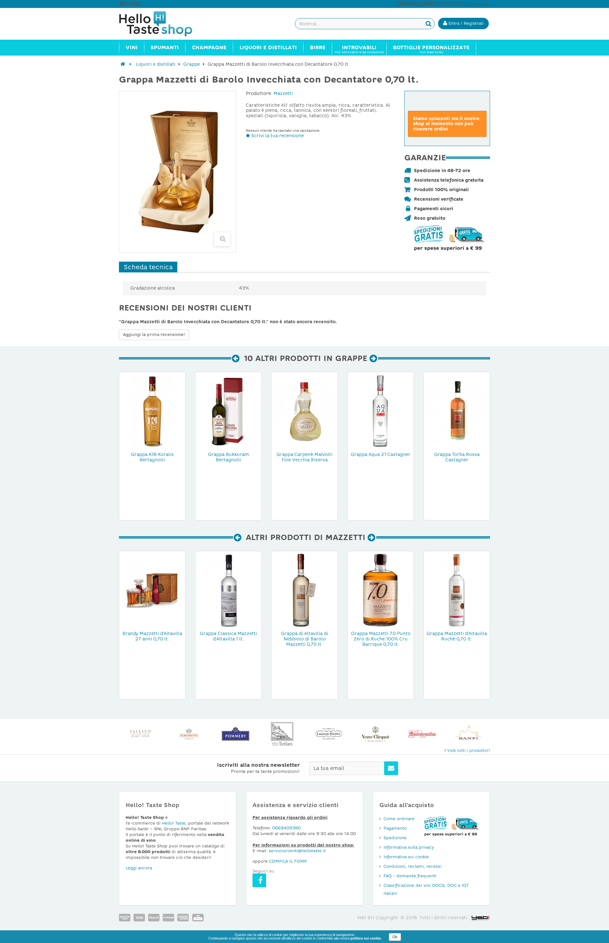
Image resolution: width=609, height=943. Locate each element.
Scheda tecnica (148, 267)
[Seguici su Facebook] (259, 880)
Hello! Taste (174, 823)
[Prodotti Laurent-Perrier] (329, 734)
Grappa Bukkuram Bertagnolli (228, 457)
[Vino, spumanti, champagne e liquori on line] (162, 24)
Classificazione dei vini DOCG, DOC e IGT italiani (426, 889)
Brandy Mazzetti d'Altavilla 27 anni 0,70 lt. (152, 636)
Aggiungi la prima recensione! (154, 334)
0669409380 (286, 828)
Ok (394, 937)
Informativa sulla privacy (408, 847)
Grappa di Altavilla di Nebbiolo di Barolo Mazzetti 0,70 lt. (304, 639)
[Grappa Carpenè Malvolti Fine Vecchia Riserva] (304, 410)
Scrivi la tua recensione (277, 135)
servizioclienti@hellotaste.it (169, 4)
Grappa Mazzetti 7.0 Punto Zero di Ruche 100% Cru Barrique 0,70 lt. (380, 639)
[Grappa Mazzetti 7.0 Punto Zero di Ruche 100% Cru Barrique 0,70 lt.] (380, 589)
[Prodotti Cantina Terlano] (282, 734)
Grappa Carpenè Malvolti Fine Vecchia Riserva (304, 457)
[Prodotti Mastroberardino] (422, 734)
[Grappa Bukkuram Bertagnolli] (228, 410)
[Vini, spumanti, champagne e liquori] (123, 64)
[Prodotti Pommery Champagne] (235, 734)
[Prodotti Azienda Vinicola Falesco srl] (142, 734)
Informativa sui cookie (406, 856)
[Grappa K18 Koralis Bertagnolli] (152, 410)
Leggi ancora (139, 868)
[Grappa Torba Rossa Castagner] (456, 410)
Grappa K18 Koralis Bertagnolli (152, 457)
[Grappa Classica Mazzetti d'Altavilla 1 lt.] (228, 589)
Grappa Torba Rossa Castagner (457, 457)
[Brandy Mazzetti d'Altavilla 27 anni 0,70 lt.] (152, 589)
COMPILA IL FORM (288, 861)
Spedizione (395, 837)
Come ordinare (399, 818)
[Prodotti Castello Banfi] (468, 734)
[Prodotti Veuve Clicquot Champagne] (375, 734)
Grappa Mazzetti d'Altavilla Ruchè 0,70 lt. (457, 636)
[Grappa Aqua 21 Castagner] (380, 410)
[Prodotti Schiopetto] (189, 734)
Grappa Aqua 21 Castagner (380, 454)
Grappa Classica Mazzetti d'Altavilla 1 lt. (228, 636)
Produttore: (259, 93)
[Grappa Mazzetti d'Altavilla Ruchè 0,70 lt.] (456, 589)
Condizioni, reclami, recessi (412, 866)
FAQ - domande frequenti (409, 875)
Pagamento (395, 828)
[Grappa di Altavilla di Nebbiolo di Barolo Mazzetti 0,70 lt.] (304, 589)
